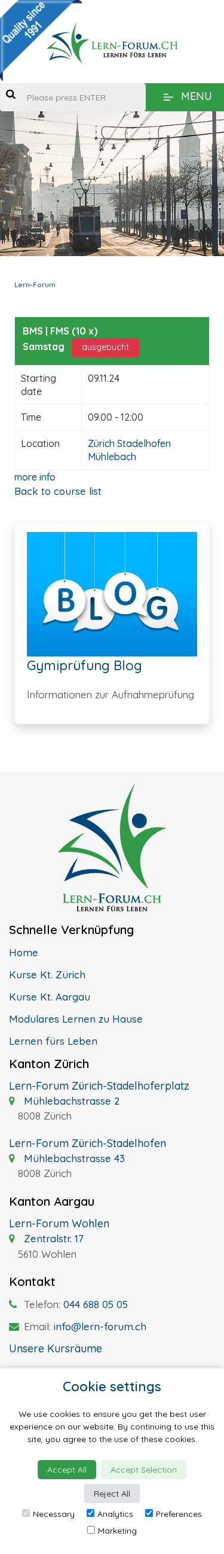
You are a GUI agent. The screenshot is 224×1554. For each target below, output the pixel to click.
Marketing (117, 1530)
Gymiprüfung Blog (84, 665)
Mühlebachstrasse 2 (70, 1100)
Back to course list (58, 491)
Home (23, 952)
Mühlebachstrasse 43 (73, 1158)
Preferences (179, 1514)
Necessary (54, 1514)
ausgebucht (105, 347)
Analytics (115, 1514)
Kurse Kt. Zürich (47, 974)
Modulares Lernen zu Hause (76, 1018)
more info (35, 477)
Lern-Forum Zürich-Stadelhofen (87, 1143)
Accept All (67, 1469)
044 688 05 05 (95, 1304)
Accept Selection (144, 1469)
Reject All (112, 1493)
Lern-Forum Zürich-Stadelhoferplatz (99, 1086)
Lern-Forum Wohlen (59, 1223)
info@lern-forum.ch (100, 1326)
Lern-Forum (35, 284)
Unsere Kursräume (55, 1348)
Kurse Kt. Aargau (49, 996)
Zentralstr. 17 (52, 1238)
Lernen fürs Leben (53, 1041)
